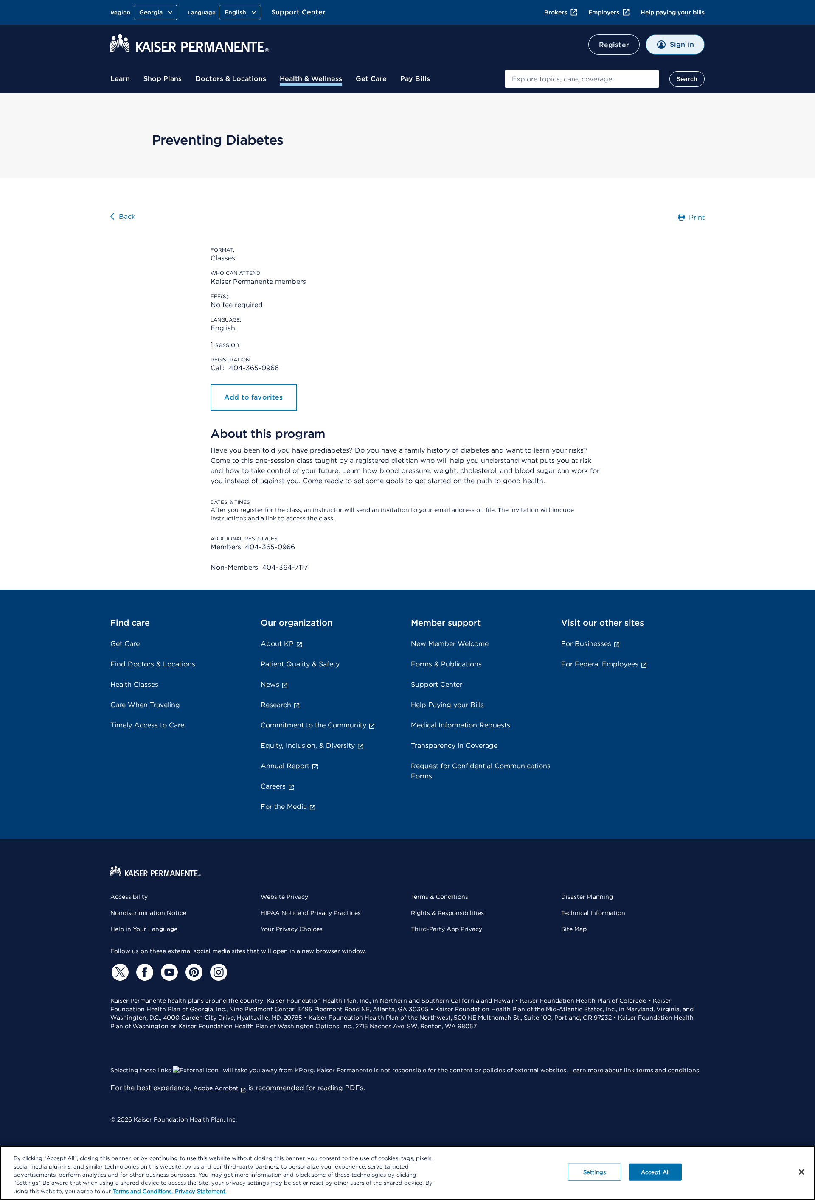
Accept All (655, 1172)
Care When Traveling (145, 705)
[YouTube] (168, 972)
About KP (277, 644)
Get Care (371, 79)
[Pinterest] (192, 972)
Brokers (555, 12)
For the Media (284, 807)
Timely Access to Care (147, 725)
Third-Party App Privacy (446, 929)
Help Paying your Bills (447, 705)
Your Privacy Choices (292, 929)
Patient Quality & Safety (300, 664)
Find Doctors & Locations (152, 664)
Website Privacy (284, 896)
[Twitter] (118, 972)
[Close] (801, 1172)
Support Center (298, 12)
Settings (594, 1172)
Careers (273, 786)
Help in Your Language (143, 929)
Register (614, 45)
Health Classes (134, 684)
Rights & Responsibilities (447, 912)
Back (127, 217)
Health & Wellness (311, 79)
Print (697, 217)
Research (276, 705)
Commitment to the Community (313, 725)
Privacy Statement (200, 1191)
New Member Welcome (450, 644)
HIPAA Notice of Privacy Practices (311, 912)
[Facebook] (143, 972)
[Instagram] (217, 972)
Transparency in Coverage (454, 745)
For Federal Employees (599, 664)
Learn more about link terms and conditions (634, 1070)
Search (687, 79)
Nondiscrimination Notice (148, 912)
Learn (120, 79)
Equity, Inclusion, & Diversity (308, 745)
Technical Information (593, 912)
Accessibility (129, 896)
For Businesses (586, 644)
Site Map (574, 929)
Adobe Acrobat (216, 1088)
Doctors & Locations (230, 79)
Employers (603, 12)
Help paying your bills (673, 12)
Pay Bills (415, 79)
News (270, 684)
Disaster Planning (587, 896)
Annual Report (285, 766)
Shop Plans (162, 79)
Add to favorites (253, 397)
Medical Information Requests (460, 725)
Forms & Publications (446, 664)
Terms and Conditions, (143, 1191)
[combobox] (582, 79)
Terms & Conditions (439, 896)
